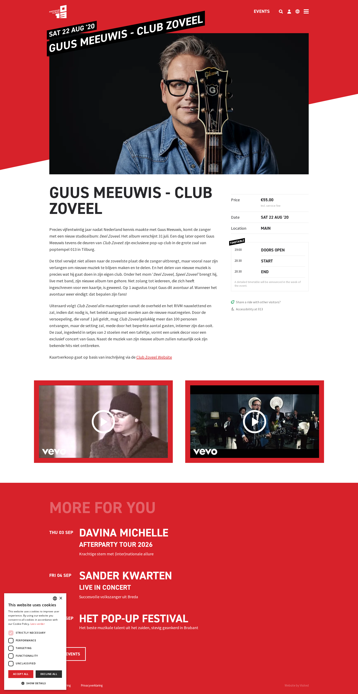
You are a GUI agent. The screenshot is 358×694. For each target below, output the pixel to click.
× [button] (60, 598)
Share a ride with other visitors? (258, 302)
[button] (35, 683)
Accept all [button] (21, 674)
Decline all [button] (48, 674)
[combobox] (55, 598)
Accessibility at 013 (249, 309)
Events (262, 11)
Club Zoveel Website (154, 357)
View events (67, 654)
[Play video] (103, 421)
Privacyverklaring (92, 685)
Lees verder (37, 624)
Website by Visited (297, 685)
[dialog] (35, 641)
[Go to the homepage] (64, 11)
